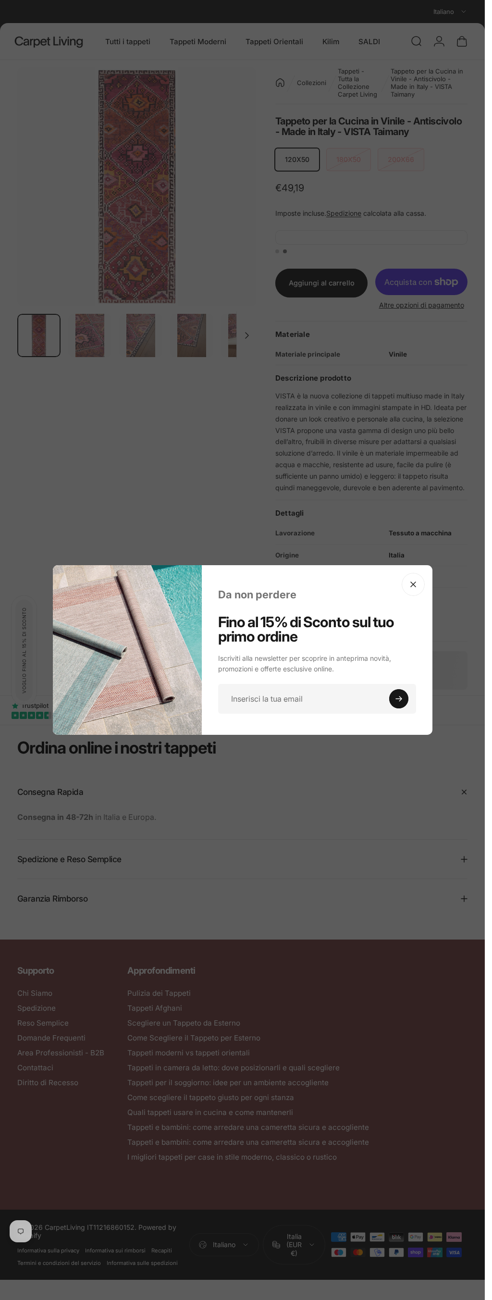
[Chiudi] (413, 584)
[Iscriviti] (398, 698)
